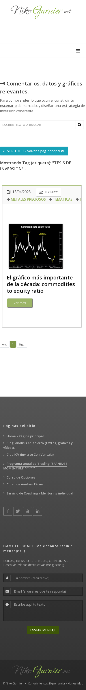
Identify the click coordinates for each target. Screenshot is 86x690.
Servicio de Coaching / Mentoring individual (40, 493)
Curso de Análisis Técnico (26, 484)
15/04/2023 (21, 192)
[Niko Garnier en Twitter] (17, 511)
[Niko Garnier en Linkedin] (37, 511)
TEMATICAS (63, 199)
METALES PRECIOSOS (28, 199)
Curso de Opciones (21, 477)
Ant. (4, 344)
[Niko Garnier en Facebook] (7, 511)
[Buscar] (79, 124)
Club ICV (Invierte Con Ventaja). (30, 454)
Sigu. (22, 344)
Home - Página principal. (26, 436)
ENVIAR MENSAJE (43, 630)
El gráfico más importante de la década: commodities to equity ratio (41, 284)
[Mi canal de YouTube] (27, 511)
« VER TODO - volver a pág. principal (32, 151)
